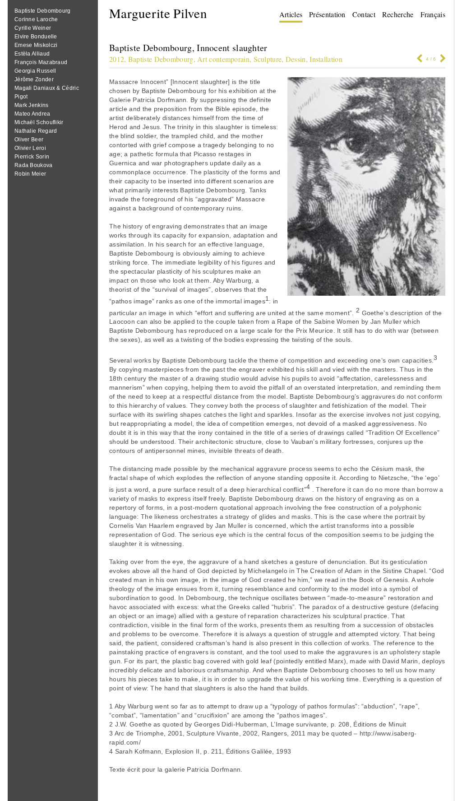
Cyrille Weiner (32, 28)
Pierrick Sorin (31, 157)
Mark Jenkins (31, 105)
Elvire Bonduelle (35, 36)
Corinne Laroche (36, 19)
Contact (363, 14)
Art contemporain (223, 59)
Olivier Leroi (30, 148)
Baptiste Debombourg (42, 11)
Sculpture (268, 59)
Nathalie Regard (35, 131)
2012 (116, 59)
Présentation (327, 14)
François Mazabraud (40, 62)
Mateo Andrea (32, 114)
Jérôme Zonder (34, 79)
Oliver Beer (28, 139)
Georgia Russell (35, 71)
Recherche (398, 14)
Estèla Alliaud (32, 54)
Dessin (296, 59)
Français (432, 14)
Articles (290, 14)
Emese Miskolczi (36, 45)
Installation (326, 59)
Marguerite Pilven (158, 13)
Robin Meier (30, 174)
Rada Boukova (33, 165)
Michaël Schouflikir (39, 122)
